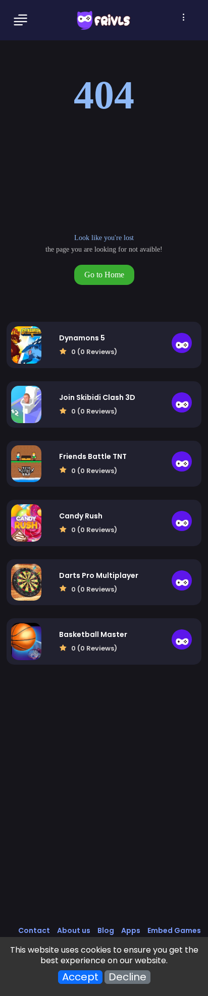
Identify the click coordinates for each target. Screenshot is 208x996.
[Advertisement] (104, 806)
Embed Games (174, 930)
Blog (105, 930)
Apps (130, 930)
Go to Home (104, 274)
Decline (127, 977)
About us (73, 930)
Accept (80, 977)
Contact (34, 930)
